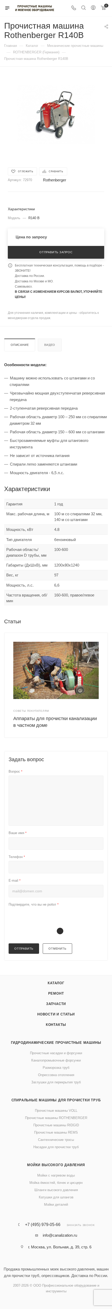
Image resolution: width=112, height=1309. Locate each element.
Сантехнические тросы (56, 1140)
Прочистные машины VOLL (56, 1111)
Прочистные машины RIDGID (56, 1125)
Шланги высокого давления (56, 1190)
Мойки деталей (56, 1204)
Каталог (56, 983)
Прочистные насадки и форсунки (56, 1053)
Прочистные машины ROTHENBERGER (56, 1118)
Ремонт (56, 993)
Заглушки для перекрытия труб (56, 1082)
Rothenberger (54, 180)
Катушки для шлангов (56, 1197)
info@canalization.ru (60, 1235)
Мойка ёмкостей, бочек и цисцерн (56, 1183)
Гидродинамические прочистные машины (56, 1043)
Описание (20, 344)
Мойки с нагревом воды (56, 1175)
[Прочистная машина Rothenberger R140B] (56, 114)
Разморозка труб (56, 1068)
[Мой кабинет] (93, 8)
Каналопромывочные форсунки (56, 1060)
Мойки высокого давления (56, 1165)
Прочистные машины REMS (56, 1132)
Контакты (56, 1025)
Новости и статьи (56, 1014)
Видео (49, 344)
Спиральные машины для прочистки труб (56, 1100)
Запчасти (56, 1004)
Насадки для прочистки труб (56, 1147)
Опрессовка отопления (56, 1075)
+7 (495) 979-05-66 (42, 1225)
